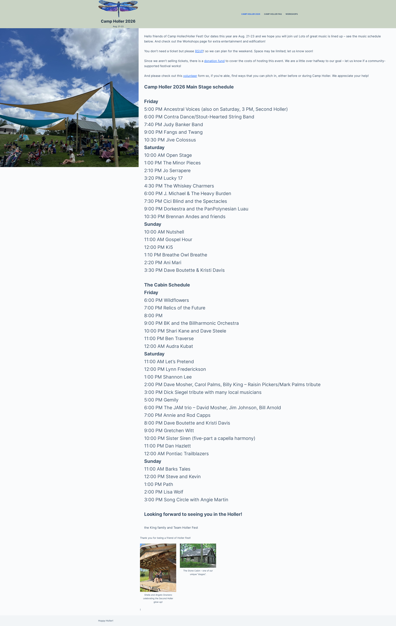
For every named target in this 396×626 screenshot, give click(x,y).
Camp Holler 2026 (118, 21)
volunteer (190, 76)
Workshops (292, 14)
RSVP (199, 51)
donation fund (214, 61)
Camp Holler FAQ (273, 14)
